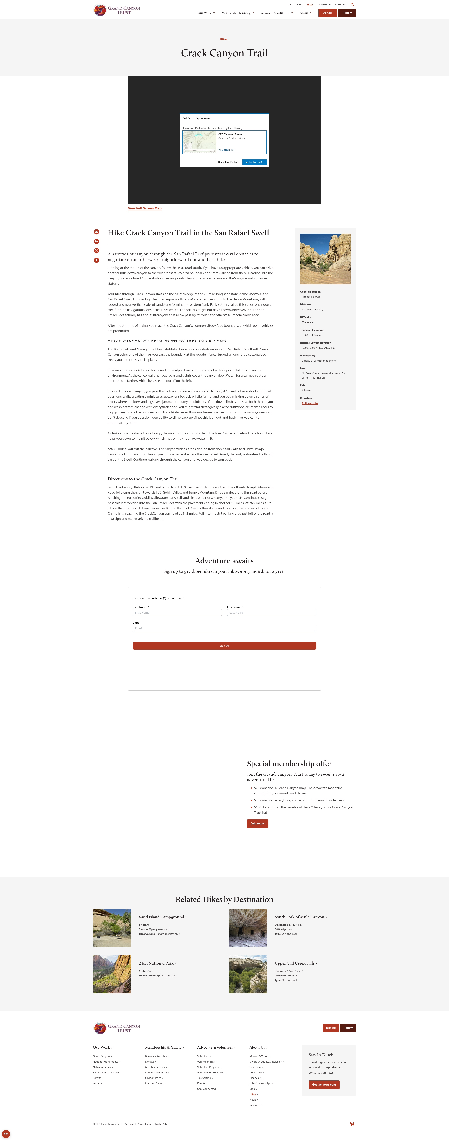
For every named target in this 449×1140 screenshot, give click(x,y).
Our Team (255, 1067)
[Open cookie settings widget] (6, 1134)
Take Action (204, 1078)
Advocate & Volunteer (275, 13)
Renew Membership (157, 1072)
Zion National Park (156, 963)
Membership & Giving (236, 13)
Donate (327, 12)
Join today (258, 823)
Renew (347, 12)
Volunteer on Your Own (210, 1072)
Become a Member (156, 1056)
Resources (341, 4)
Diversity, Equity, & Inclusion (266, 1061)
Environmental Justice (106, 1072)
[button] (98, 233)
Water (96, 1083)
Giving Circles (153, 1078)
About (304, 13)
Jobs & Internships (260, 1083)
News (253, 1099)
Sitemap (129, 1124)
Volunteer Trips (206, 1061)
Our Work (204, 13)
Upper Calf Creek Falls (294, 963)
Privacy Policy (144, 1124)
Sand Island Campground (161, 916)
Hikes (310, 4)
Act (290, 4)
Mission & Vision (259, 1056)
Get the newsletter (324, 1084)
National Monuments (105, 1061)
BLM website (310, 403)
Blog (299, 4)
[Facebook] (313, 1124)
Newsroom (324, 4)
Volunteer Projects (208, 1067)
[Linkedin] (329, 1124)
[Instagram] (321, 1124)
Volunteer (203, 1056)
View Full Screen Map (145, 208)
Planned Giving (154, 1083)
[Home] (116, 10)
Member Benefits (155, 1067)
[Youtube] (337, 1124)
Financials (255, 1078)
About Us (257, 1047)
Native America (102, 1067)
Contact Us (256, 1072)
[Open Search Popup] (352, 4)
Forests (97, 1078)
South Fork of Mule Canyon (299, 916)
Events (201, 1083)
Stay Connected (206, 1088)
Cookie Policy (162, 1124)
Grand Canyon (101, 1056)
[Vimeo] (344, 1124)
